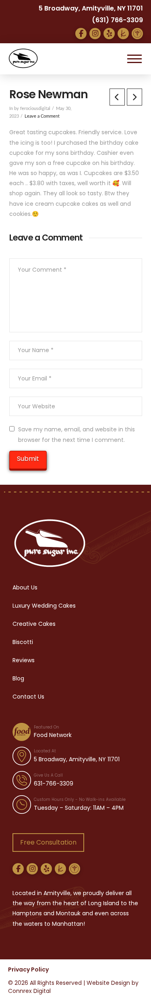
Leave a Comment (42, 116)
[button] (134, 58)
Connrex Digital (29, 991)
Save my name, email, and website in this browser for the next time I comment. (76, 434)
